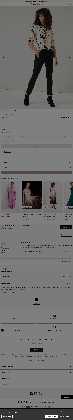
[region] (36, 414)
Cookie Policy (14, 412)
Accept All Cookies (51, 416)
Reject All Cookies (64, 416)
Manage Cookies (7, 416)
